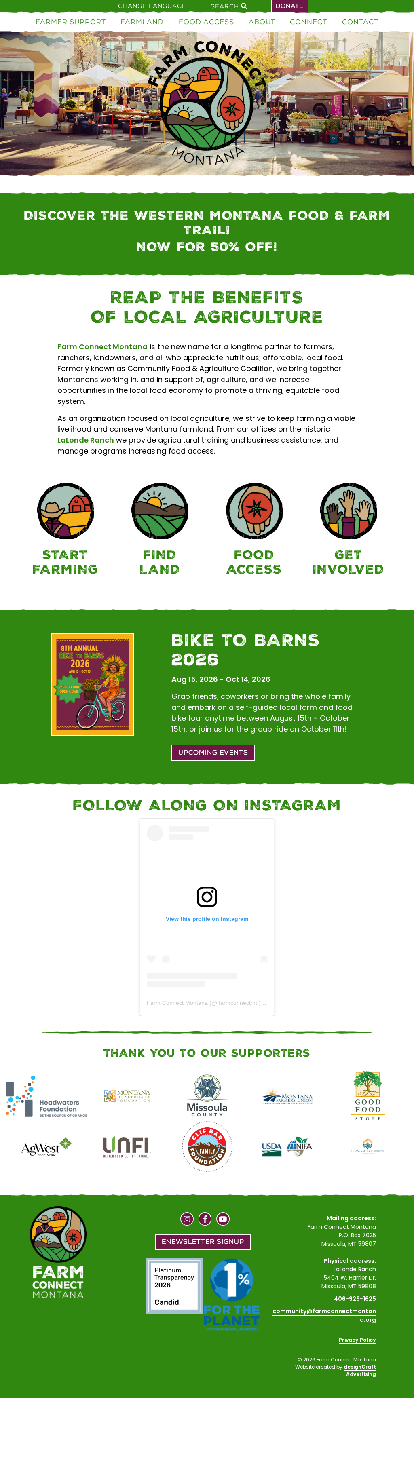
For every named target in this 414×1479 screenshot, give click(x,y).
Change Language (152, 6)
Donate (290, 6)
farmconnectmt (238, 1003)
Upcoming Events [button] (213, 752)
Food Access (206, 22)
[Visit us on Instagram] (187, 1220)
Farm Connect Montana (102, 347)
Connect (308, 22)
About (262, 22)
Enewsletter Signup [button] (203, 1241)
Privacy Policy (357, 1339)
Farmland (142, 22)
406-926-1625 (355, 1299)
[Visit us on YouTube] (223, 1220)
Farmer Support (71, 22)
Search (226, 6)
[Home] (207, 105)
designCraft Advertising (360, 1370)
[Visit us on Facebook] (205, 1220)
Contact (360, 22)
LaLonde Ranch (85, 440)
